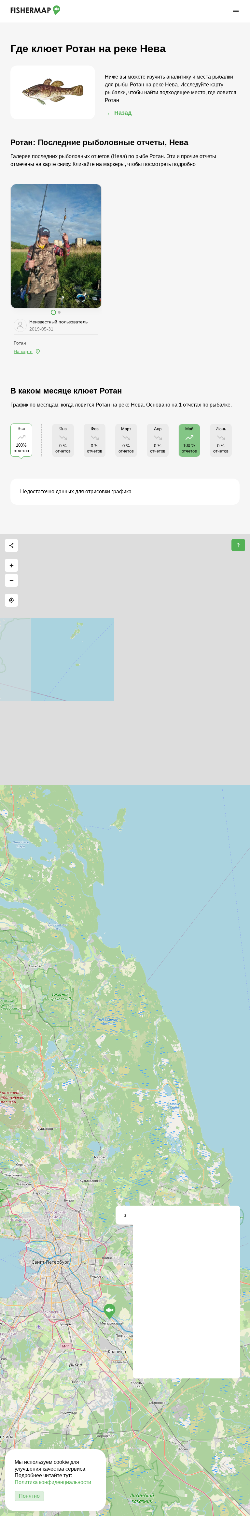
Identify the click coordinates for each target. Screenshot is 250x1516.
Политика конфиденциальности (53, 1482)
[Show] (110, 1311)
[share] (11, 545)
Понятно (29, 1496)
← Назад (119, 113)
